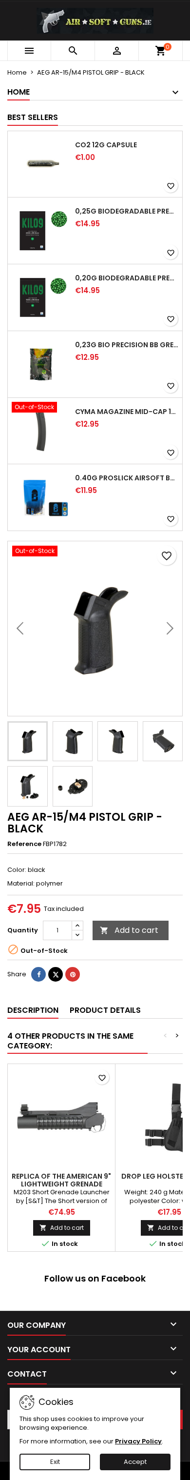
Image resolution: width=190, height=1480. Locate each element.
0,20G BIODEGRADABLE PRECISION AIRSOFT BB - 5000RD (126, 278)
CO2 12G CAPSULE (106, 145)
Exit (55, 1461)
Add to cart (129, 930)
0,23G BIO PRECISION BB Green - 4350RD (126, 345)
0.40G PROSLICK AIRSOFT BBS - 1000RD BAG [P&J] (126, 478)
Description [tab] (32, 1010)
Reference (24, 844)
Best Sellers (32, 117)
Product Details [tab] (105, 1010)
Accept (135, 1461)
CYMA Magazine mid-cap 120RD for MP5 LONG (126, 411)
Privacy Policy (138, 1441)
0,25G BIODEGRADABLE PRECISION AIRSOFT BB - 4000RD (126, 211)
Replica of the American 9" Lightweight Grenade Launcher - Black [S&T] (61, 1184)
